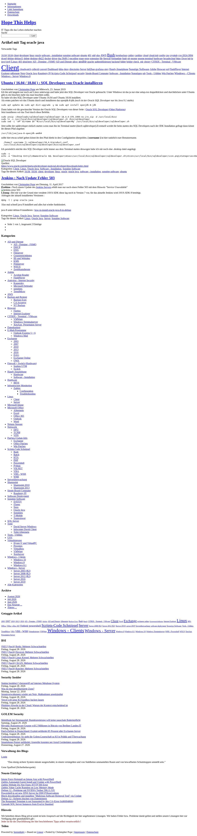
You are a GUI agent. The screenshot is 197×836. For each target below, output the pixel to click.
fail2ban (91, 69)
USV (9, 537)
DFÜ (16, 429)
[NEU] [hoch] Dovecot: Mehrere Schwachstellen (25, 652)
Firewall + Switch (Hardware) (22, 363)
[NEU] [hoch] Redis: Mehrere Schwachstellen (23, 646)
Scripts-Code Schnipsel (64, 73)
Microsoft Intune (15, 405)
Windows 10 (20, 559)
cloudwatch (25, 69)
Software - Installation (120, 73)
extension (94, 58)
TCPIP (17, 432)
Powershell (19, 463)
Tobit (9, 523)
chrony (147, 61)
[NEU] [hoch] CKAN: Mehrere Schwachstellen (24, 663)
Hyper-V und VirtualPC (25, 543)
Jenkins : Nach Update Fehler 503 (28, 178)
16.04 (4, 55)
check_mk (138, 61)
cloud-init (153, 55)
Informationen (14, 6)
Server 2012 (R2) (22, 576)
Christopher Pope (26, 89)
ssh (144, 73)
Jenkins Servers (43, 187)
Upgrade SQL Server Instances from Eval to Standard (27, 804)
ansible (82, 61)
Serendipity (19, 832)
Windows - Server (10, 76)
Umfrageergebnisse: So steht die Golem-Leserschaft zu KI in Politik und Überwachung (43, 736)
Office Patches (21, 443)
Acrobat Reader (21, 275)
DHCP (17, 247)
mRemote (15, 73)
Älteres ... (12, 607)
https (178, 58)
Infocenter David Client (25, 529)
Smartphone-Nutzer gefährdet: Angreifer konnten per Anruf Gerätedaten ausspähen (41, 742)
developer (24, 55)
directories (74, 69)
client (16, 55)
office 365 (16, 626)
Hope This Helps (18, 22)
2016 (16, 352)
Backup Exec (20, 299)
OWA (16, 360)
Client (10, 67)
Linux (14, 61)
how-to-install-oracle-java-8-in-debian (52, 210)
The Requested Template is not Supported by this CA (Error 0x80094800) (37, 801)
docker (47, 58)
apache (90, 61)
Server (83, 69)
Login (4, 757)
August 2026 (13, 596)
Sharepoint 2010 (22, 485)
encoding (73, 58)
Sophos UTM (20, 366)
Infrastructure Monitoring (19, 385)
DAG (16, 355)
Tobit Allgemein (21, 532)
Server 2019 (19, 582)
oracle (38, 55)
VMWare (18, 319)
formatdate (116, 58)
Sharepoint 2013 (22, 488)
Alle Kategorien (15, 584)
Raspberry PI (44, 73)
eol (167, 69)
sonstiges (18, 288)
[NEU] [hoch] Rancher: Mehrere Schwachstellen (25, 668)
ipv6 (8, 61)
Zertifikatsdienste (22, 269)
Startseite (11, 3)
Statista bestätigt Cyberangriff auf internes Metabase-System (30, 683)
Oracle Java (31, 73)
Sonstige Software (139, 69)
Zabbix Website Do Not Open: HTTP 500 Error (24, 784)
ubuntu (83, 55)
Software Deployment (18, 496)
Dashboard (53, 69)
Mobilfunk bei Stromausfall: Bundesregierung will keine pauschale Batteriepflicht (40, 720)
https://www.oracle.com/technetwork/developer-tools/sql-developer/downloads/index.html (44, 166)
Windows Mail (21, 335)
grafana (99, 69)
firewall (107, 58)
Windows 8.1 (20, 565)
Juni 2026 (12, 602)
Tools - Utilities (153, 73)
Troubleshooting (28, 393)
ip (192, 58)
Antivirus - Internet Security (20, 280)
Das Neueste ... (14, 604)
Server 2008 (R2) (22, 573)
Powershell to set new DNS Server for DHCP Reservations (30, 793)
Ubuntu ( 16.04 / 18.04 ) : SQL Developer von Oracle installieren (52, 83)
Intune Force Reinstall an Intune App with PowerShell (27, 779)
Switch (17, 369)
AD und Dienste (64, 61)
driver (54, 58)
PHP (16, 460)
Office (9, 626)
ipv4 (3, 61)
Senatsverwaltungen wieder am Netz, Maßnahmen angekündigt (32, 694)
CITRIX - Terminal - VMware (166, 61)
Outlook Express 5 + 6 (25, 333)
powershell (35, 625)
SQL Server (13, 521)
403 (20, 61)
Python (17, 465)
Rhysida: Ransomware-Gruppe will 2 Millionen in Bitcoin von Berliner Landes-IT (41, 725)
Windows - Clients (184, 73)
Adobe (153, 69)
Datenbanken (13, 327)
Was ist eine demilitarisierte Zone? (17, 688)
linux (32, 55)
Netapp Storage (14, 424)
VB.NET (18, 468)
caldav (131, 55)
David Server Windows (25, 526)
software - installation (52, 55)
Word (16, 421)
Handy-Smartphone (118, 69)
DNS (16, 250)
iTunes (17, 504)
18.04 (10, 55)
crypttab (174, 55)
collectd (35, 69)
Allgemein (19, 410)
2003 (16, 341)
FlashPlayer (175, 69)
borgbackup (121, 55)
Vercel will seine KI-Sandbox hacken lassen (22, 700)
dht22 (41, 58)
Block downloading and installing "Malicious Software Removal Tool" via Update (41, 796)
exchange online (143, 621)
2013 (16, 349)
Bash (111, 55)
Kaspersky (19, 283)
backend (116, 61)
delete (27, 58)
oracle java (73, 171)
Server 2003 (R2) (22, 570)
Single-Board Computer (97, 73)
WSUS (17, 266)
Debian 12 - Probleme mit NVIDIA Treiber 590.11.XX (28, 790)
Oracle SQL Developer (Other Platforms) (106, 109)
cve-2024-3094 (185, 55)
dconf (4, 58)
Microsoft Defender (23, 286)
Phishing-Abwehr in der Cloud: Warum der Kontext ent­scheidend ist (34, 705)
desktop (34, 58)
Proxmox (18, 546)
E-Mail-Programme (16, 330)
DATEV (18, 501)
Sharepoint (12, 482)
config (162, 55)
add (94, 55)
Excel (16, 413)
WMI (16, 476)
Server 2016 (19, 579)
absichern (27, 61)
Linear (40, 832)
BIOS (16, 382)
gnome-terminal (145, 58)
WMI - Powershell (172, 631)
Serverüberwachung (17, 479)
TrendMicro (19, 291)
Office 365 (19, 416)
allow (75, 61)
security (81, 73)
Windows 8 (24, 76)
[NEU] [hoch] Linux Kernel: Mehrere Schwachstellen (27, 657)
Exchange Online (22, 358)
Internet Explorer (22, 313)
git (128, 58)
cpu (167, 55)
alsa (98, 55)
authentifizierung (103, 61)
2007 (16, 344)
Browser (161, 69)
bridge (130, 61)
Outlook (18, 418)
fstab (124, 58)
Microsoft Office (15, 407)
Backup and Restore (17, 297)
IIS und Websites (22, 258)
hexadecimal (169, 58)
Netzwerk (12, 427)
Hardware (18, 374)
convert (43, 69)
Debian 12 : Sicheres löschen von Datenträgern (24, 798)
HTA (16, 457)
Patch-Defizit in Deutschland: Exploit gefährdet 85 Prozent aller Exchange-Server (40, 731)
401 (89, 55)
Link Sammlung (15, 9)
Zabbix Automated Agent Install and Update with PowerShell (31, 782)
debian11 (18, 58)
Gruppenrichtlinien (23, 255)
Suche (4, 32)
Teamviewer (20, 518)
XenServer (19, 554)
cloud (145, 55)
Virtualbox (19, 548)
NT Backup (19, 305)
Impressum (79, 832)
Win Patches (168, 73)
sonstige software (71, 55)
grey (106, 69)
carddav (138, 55)
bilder (123, 61)
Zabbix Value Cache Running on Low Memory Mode (27, 787)
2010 (16, 346)
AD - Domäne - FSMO (43, 61)
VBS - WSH (20, 474)
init (189, 58)
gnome (134, 58)
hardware (158, 58)
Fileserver (18, 252)
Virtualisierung (14, 540)
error (86, 58)
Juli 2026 (11, 599)
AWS (104, 55)
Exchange (12, 338)
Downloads (13, 15)
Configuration (26, 391)
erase (81, 58)
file (101, 58)
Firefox (17, 311)
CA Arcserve (20, 302)
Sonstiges (136, 73)
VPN (16, 435)
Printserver (19, 264)
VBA (16, 471)
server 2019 (130, 626)
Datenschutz (13, 12)
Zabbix (17, 388)
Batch (16, 454)
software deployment (158, 626)
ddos (61, 69)
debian (10, 58)
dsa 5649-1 (63, 58)
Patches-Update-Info (17, 438)
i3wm (184, 58)
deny (66, 69)
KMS (16, 261)
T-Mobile (18, 515)
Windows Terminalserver (26, 322)
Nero (22, 73)
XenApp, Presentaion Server (27, 324)
